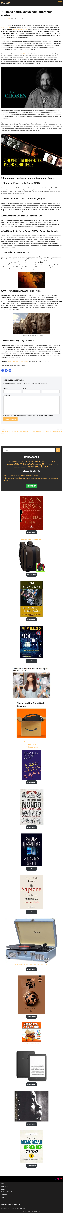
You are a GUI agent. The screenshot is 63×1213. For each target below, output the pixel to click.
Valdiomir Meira (7, 19)
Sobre (2, 1197)
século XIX (30, 467)
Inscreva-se (4, 1194)
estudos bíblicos (5, 27)
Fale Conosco (5, 1186)
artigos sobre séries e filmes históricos (18, 361)
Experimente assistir (31, 742)
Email (24, 388)
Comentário (7, 395)
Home (2, 1183)
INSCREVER (31, 486)
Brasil (41, 462)
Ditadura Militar (51, 462)
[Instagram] (6, 370)
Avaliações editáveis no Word (31, 1043)
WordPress (37, 1211)
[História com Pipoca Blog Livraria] (5, 2)
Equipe (3, 1189)
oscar (55, 464)
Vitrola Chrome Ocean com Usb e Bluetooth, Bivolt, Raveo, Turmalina (31, 964)
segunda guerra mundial (19, 467)
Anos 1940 (8, 461)
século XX (41, 466)
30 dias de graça (31, 747)
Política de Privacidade (7, 1192)
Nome (5, 388)
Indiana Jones (38, 464)
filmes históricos (25, 464)
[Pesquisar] (58, 450)
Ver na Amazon (31, 532)
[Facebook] (2, 370)
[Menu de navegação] (60, 2)
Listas (26, 19)
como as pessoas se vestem (20, 29)
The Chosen (24, 54)
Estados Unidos (10, 464)
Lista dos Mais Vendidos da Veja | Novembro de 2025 (21, 475)
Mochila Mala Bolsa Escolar (31, 539)
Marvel (45, 464)
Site (43, 388)
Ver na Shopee (31, 574)
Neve (24, 1211)
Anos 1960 (16, 462)
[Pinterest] (10, 370)
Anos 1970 (25, 462)
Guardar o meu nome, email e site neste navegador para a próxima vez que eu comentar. (29, 415)
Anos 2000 (33, 462)
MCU (50, 464)
